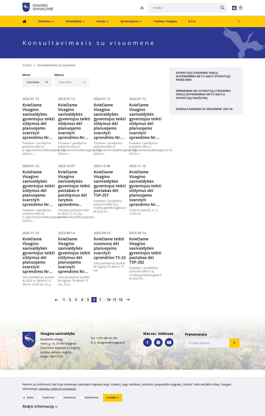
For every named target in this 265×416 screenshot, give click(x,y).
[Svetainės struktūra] (143, 8)
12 (120, 300)
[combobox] (37, 82)
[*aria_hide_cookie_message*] (242, 385)
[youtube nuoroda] (169, 342)
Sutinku (111, 397)
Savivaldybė (73, 21)
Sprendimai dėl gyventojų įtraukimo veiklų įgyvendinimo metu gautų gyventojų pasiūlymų (203, 94)
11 (114, 300)
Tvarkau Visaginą (165, 21)
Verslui (101, 21)
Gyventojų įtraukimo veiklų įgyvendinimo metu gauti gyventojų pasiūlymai (203, 76)
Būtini (30, 397)
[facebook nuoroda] (147, 342)
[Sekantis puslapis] (128, 299)
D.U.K (192, 21)
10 (108, 300)
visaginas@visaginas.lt (111, 342)
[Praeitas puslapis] (56, 299)
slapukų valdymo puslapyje (57, 389)
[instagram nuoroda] (158, 342)
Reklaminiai (91, 397)
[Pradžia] (27, 21)
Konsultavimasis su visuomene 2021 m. (204, 109)
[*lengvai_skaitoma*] (234, 8)
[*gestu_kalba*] (240, 8)
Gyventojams (129, 21)
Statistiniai (69, 397)
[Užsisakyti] (234, 343)
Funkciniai (48, 397)
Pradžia (27, 65)
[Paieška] (222, 7)
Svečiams (44, 21)
